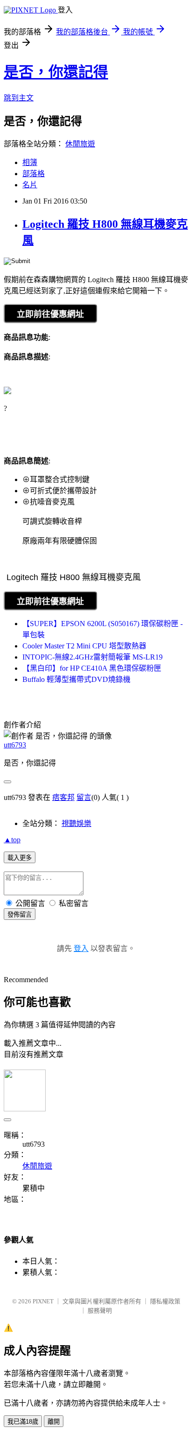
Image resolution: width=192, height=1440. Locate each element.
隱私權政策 (165, 1301)
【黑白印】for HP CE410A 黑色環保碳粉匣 (91, 668)
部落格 (33, 174)
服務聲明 (100, 1310)
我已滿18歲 (22, 1421)
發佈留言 (19, 914)
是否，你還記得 (56, 72)
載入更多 (19, 857)
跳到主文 (19, 98)
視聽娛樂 (76, 823)
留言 (83, 797)
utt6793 (15, 745)
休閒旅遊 (80, 144)
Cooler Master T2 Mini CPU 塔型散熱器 (84, 646)
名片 (29, 185)
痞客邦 (63, 797)
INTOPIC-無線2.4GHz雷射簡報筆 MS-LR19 (92, 657)
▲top (12, 840)
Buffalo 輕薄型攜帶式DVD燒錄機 (76, 679)
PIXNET (43, 1301)
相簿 (29, 162)
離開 (54, 1421)
